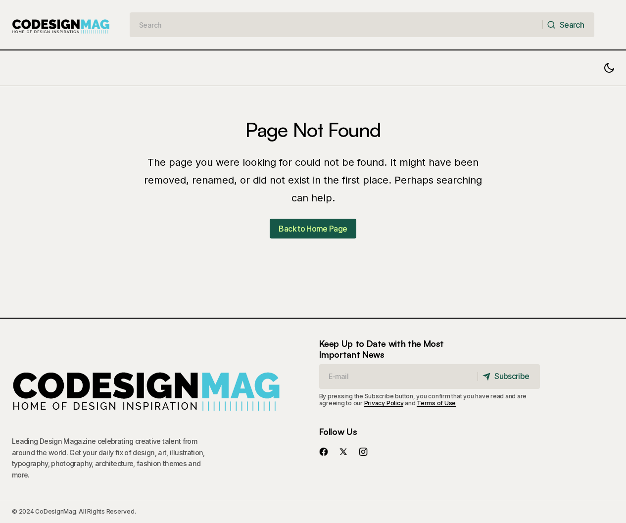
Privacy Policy (384, 403)
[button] (609, 68)
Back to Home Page (313, 229)
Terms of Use (436, 403)
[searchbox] (336, 25)
